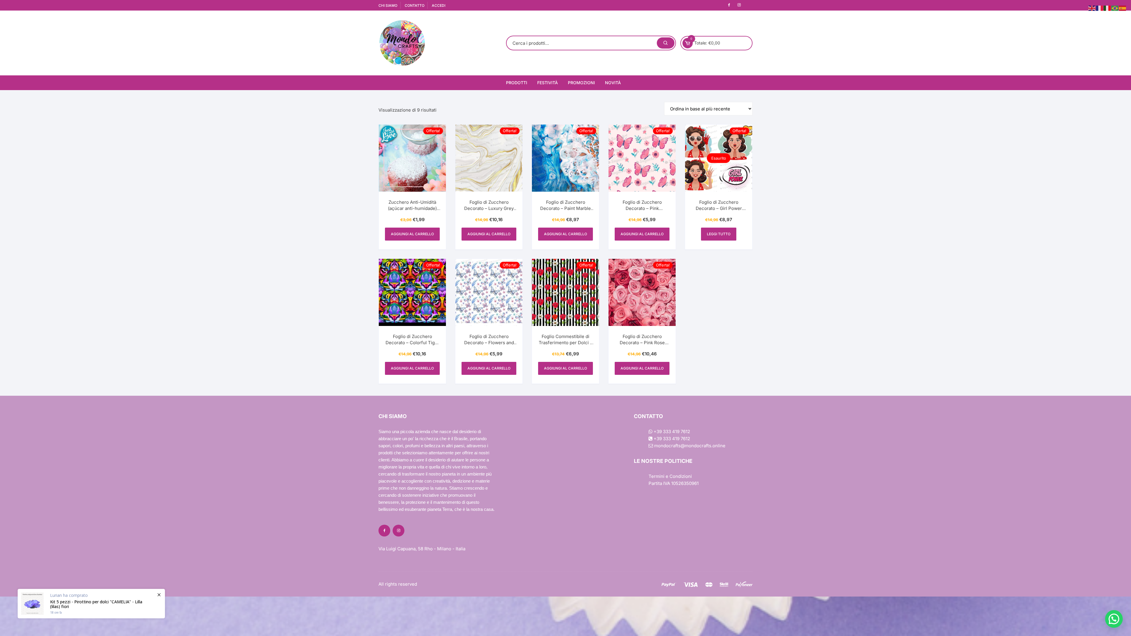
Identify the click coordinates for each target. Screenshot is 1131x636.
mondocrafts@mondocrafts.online (689, 445)
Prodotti (516, 82)
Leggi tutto (718, 234)
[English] (1092, 8)
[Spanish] (1123, 8)
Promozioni (581, 82)
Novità (613, 82)
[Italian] (1107, 8)
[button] (1114, 619)
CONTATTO (414, 5)
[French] (1100, 8)
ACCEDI (438, 5)
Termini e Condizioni (670, 476)
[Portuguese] (1115, 8)
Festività (547, 82)
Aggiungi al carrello (412, 234)
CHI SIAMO (387, 5)
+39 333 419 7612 (671, 431)
